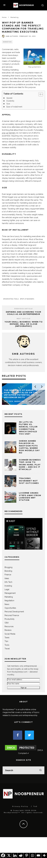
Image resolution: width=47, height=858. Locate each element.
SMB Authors (12, 36)
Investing (8, 586)
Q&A (6, 623)
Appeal (9, 98)
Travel (7, 649)
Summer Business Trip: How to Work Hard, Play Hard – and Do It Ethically (30, 464)
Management (10, 593)
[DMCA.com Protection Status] (20, 750)
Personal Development (14, 612)
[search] (40, 770)
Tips (6, 641)
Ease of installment (14, 107)
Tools (7, 645)
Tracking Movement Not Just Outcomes (29, 480)
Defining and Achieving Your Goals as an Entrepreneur (23, 313)
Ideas (7, 578)
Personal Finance (12, 615)
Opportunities (10, 608)
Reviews (8, 630)
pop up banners (9, 133)
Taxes (7, 637)
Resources (9, 626)
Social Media (10, 634)
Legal (7, 589)
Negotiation (9, 600)
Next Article (23, 318)
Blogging (8, 567)
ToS (35, 806)
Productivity (9, 619)
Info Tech (8, 582)
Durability (10, 101)
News (7, 604)
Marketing (7, 41)
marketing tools (11, 299)
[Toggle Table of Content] (39, 94)
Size (8, 104)
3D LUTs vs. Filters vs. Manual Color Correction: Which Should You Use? (28, 428)
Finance (8, 575)
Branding (8, 571)
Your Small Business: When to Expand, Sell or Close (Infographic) (24, 324)
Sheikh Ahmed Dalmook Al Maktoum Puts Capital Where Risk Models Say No (29, 447)
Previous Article (23, 309)
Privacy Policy (20, 806)
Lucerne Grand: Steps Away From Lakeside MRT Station (30, 496)
